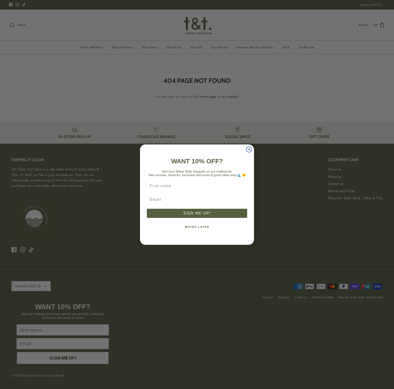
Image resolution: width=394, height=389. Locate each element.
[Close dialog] (249, 149)
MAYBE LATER (197, 227)
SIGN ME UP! (197, 213)
